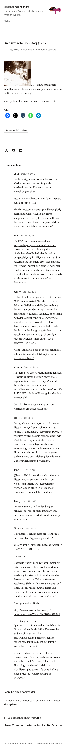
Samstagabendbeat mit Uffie (24, 717)
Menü (7, 20)
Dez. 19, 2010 (28, 173)
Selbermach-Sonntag (16, 130)
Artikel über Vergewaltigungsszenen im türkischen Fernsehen (35, 245)
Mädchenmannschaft (16, 6)
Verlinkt (27, 49)
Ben (16, 235)
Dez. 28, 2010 (32, 528)
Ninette (18, 367)
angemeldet (22, 700)
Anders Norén (55, 743)
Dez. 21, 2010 (28, 470)
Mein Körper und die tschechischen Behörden (31, 725)
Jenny (17, 291)
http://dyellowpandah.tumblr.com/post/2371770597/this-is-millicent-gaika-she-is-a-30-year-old (38, 393)
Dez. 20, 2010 (26, 418)
